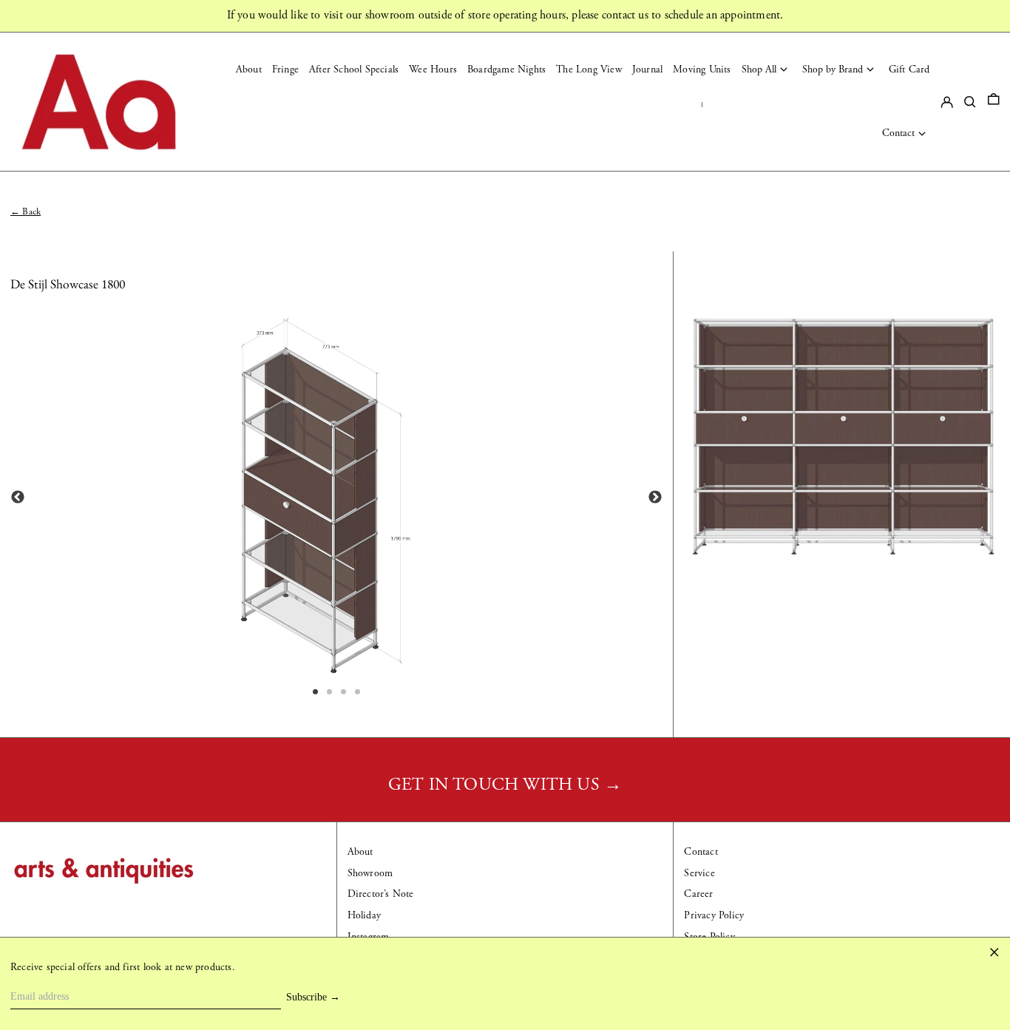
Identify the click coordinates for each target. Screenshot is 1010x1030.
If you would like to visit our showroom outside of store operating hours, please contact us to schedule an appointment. (505, 15)
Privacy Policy (714, 915)
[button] (993, 102)
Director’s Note (381, 894)
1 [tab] (316, 693)
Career (698, 894)
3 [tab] (344, 693)
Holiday (364, 915)
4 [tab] (358, 693)
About (360, 851)
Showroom (370, 873)
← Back (25, 211)
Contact (700, 851)
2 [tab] (330, 693)
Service (699, 873)
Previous (17, 497)
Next (655, 497)
